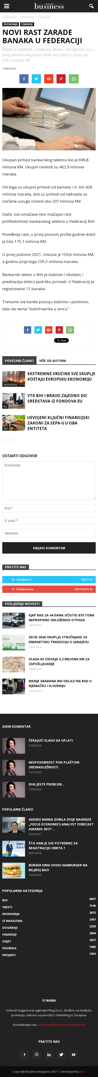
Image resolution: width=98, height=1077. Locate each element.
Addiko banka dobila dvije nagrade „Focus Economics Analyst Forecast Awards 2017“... (61, 824)
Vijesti (7, 907)
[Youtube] (73, 1054)
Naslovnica (9, 17)
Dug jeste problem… (46, 784)
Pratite (87, 579)
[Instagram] (36, 1054)
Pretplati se (84, 589)
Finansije (27, 24)
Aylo (82, 1072)
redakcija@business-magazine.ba (61, 1025)
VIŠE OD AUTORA (52, 360)
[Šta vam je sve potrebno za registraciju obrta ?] (13, 849)
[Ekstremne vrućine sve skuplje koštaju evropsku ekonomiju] (13, 379)
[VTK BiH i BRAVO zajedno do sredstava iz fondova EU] (13, 401)
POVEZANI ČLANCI (19, 360)
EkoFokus (10, 384)
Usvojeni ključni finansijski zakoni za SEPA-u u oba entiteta (58, 423)
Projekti (9, 955)
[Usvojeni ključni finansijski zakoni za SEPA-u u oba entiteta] (13, 423)
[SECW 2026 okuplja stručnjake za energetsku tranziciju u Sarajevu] (13, 642)
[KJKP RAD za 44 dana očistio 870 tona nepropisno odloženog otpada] (13, 621)
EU (5, 406)
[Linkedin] (49, 1054)
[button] (91, 6)
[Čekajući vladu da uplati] (13, 746)
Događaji (10, 928)
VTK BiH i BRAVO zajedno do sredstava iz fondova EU (57, 398)
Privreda (9, 948)
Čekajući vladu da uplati (51, 740)
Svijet (6, 941)
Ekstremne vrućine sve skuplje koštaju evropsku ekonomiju (61, 376)
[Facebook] (24, 1054)
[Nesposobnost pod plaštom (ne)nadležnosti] (13, 768)
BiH (6, 428)
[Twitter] (61, 1054)
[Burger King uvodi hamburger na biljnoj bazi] (13, 870)
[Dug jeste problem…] (13, 790)
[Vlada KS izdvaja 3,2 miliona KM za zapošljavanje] (13, 664)
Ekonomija (11, 24)
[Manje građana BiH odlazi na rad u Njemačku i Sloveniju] (13, 686)
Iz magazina (12, 921)
